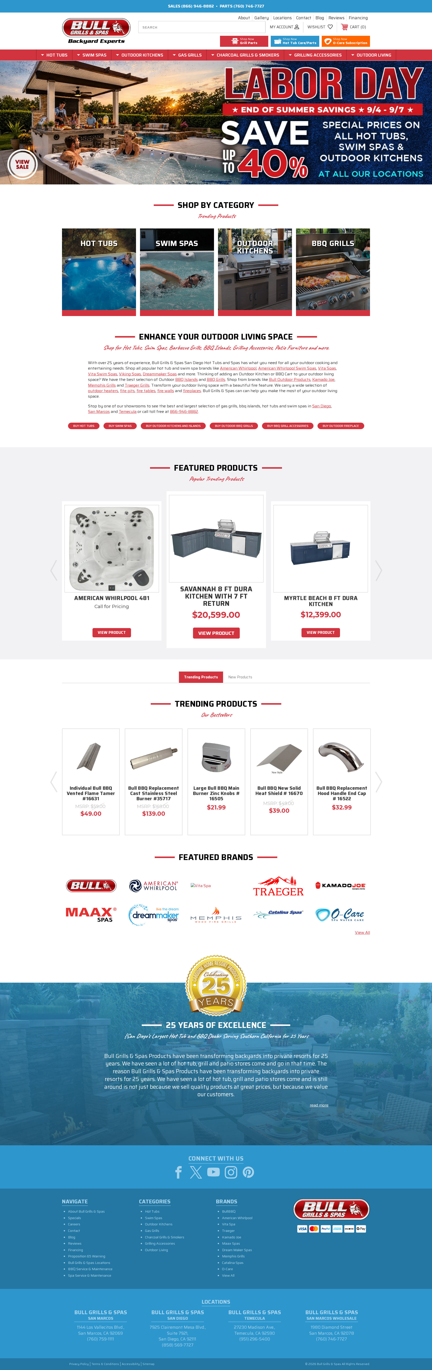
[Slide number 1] (216, 122)
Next (378, 570)
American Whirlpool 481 (111, 599)
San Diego (321, 406)
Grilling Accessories (160, 1243)
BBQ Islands (186, 379)
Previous (54, 570)
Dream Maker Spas (237, 1250)
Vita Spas (327, 368)
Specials (74, 1218)
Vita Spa (228, 1224)
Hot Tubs (152, 1211)
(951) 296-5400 (254, 1339)
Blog (320, 18)
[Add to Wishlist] (109, 752)
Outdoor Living (156, 1250)
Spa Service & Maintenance (89, 1275)
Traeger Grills (137, 385)
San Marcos (99, 411)
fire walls (165, 391)
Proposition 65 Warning (86, 1256)
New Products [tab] (240, 677)
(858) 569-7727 (178, 1345)
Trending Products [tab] (201, 677)
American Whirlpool (238, 368)
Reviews (336, 18)
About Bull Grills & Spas (86, 1211)
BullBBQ (229, 1211)
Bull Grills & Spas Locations (89, 1262)
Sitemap (148, 1364)
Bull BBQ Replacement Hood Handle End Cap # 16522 (341, 793)
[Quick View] (109, 739)
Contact (303, 18)
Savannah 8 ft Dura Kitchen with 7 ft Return (216, 597)
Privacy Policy (79, 1364)
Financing (358, 18)
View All (362, 932)
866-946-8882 (184, 411)
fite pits (127, 391)
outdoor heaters (103, 391)
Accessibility (131, 1364)
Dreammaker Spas (160, 374)
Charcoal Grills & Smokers (164, 1237)
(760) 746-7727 (249, 6)
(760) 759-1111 (100, 1339)
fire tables (146, 391)
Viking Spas (130, 374)
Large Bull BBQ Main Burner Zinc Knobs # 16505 (216, 793)
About (244, 18)
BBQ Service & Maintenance (90, 1269)
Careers (74, 1224)
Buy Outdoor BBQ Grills (234, 425)
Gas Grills (152, 1230)
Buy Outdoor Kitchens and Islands (173, 425)
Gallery (261, 18)
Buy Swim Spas (120, 425)
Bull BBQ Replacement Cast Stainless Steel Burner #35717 (153, 793)
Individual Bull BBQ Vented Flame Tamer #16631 (91, 793)
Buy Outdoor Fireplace (341, 425)
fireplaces (192, 391)
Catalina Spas (233, 1262)
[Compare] (109, 764)
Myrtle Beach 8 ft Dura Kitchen (321, 602)
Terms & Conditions (105, 1364)
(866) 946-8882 (197, 6)
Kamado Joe (323, 379)
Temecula (127, 411)
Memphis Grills (102, 385)
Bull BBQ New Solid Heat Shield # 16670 (279, 791)
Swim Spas (153, 1218)
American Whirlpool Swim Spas (287, 368)
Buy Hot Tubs (83, 425)
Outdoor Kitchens (158, 1224)
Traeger (228, 1230)
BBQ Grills (216, 379)
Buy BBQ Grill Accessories (287, 425)
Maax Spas (231, 1243)
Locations (282, 18)
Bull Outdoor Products (289, 379)
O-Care (227, 1269)
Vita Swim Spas (102, 374)
